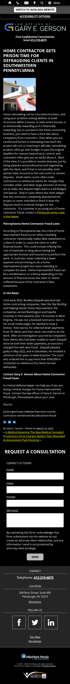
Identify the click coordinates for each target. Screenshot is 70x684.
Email (26, 3)
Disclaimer (35, 641)
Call (18, 3)
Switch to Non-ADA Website (35, 9)
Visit (34, 3)
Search (42, 3)
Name (10, 470)
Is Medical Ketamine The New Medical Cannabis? (34, 432)
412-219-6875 (38, 40)
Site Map (35, 637)
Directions (35, 602)
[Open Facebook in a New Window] (19, 622)
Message (12, 511)
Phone (11, 497)
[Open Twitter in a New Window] (35, 622)
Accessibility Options (35, 16)
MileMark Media (49, 666)
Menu (57, 2)
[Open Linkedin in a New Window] (51, 622)
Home (10, 3)
